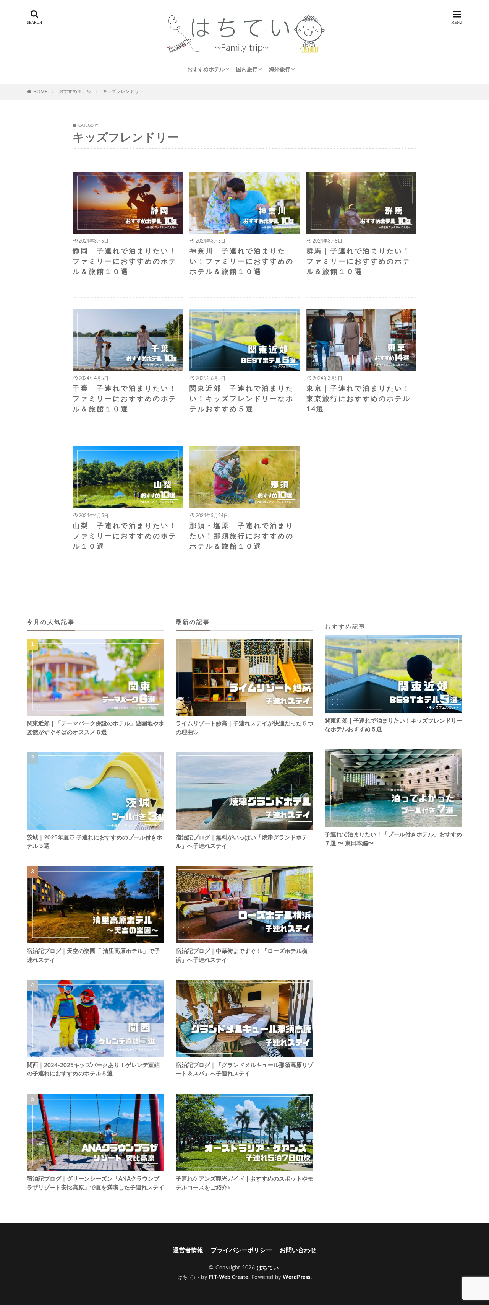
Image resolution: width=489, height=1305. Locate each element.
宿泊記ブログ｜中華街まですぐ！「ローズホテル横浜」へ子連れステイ (242, 955)
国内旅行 (246, 69)
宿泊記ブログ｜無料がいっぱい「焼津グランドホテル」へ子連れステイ (242, 842)
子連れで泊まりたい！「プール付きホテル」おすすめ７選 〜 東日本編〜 (393, 839)
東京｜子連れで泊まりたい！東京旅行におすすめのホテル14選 (358, 399)
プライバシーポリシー (241, 1250)
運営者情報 (188, 1250)
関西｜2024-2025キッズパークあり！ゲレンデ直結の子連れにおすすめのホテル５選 (93, 1069)
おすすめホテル (206, 69)
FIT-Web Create (228, 1277)
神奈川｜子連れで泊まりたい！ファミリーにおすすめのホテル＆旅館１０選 (241, 261)
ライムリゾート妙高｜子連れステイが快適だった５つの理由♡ (244, 728)
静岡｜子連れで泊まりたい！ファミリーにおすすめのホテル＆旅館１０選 (125, 261)
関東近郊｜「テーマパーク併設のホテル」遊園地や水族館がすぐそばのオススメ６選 (95, 728)
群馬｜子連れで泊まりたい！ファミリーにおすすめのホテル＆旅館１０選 (358, 261)
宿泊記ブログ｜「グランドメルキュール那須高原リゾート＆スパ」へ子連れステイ (244, 1069)
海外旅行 (279, 69)
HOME (40, 92)
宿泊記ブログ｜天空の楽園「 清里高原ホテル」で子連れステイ (93, 955)
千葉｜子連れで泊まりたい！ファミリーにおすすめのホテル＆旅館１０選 (125, 399)
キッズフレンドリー (123, 91)
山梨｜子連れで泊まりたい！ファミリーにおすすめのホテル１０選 (125, 536)
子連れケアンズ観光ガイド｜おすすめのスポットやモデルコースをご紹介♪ (244, 1183)
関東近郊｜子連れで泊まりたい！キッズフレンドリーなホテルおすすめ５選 (241, 399)
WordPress (297, 1277)
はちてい (268, 1268)
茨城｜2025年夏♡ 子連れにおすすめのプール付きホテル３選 (94, 842)
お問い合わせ (298, 1250)
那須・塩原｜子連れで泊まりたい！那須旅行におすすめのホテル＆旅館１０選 (241, 536)
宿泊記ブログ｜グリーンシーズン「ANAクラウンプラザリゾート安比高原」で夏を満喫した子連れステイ (95, 1183)
